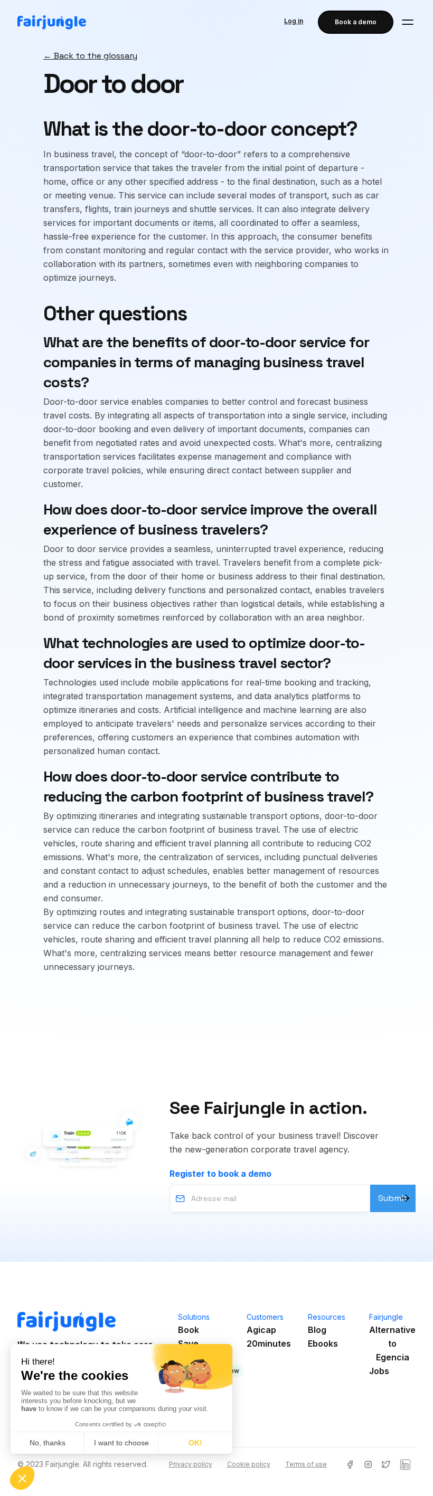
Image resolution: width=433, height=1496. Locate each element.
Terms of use (306, 1464)
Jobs (379, 1371)
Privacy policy (190, 1464)
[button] (408, 22)
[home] (51, 22)
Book (188, 1330)
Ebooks (323, 1343)
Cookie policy (248, 1464)
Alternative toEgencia (392, 1343)
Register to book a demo (220, 1173)
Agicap (261, 1330)
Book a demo (355, 22)
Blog (317, 1330)
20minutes (269, 1343)
